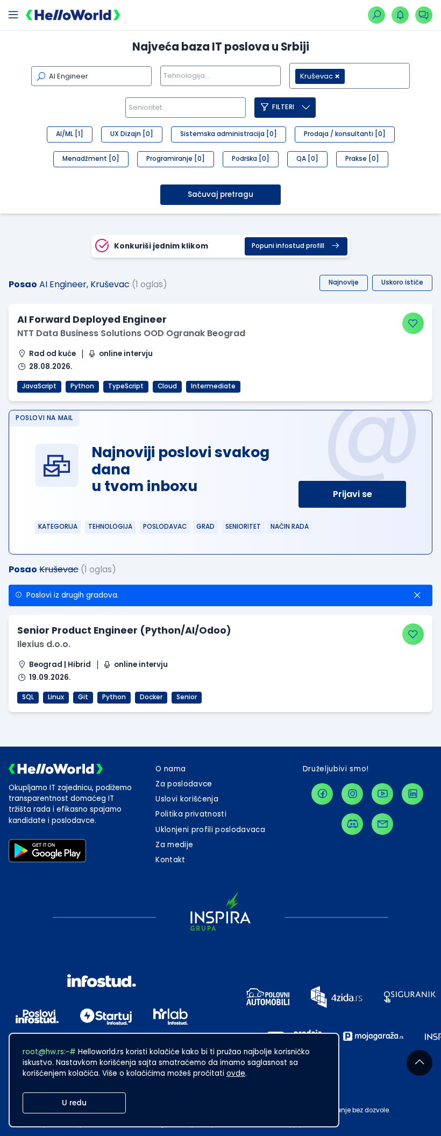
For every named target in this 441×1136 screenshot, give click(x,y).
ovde (235, 1073)
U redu (74, 1103)
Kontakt (170, 860)
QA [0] (307, 158)
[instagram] (352, 794)
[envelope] (382, 824)
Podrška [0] (250, 158)
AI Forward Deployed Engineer (92, 319)
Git (83, 697)
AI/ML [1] (69, 134)
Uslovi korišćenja (186, 799)
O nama (170, 769)
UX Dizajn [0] (131, 134)
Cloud (167, 386)
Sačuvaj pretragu (220, 194)
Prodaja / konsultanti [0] (345, 134)
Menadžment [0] (90, 158)
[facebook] (322, 794)
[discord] (352, 824)
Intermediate (213, 386)
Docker (151, 697)
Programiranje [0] (175, 158)
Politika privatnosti (190, 814)
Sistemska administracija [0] (228, 134)
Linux (56, 697)
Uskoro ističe (402, 282)
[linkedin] (412, 794)
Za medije (174, 845)
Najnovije (344, 282)
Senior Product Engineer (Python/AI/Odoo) (124, 630)
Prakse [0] (362, 158)
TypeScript (126, 386)
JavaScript (39, 386)
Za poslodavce (183, 784)
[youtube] (382, 794)
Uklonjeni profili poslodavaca (210, 830)
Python (82, 386)
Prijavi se (352, 494)
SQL (28, 697)
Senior (186, 697)
